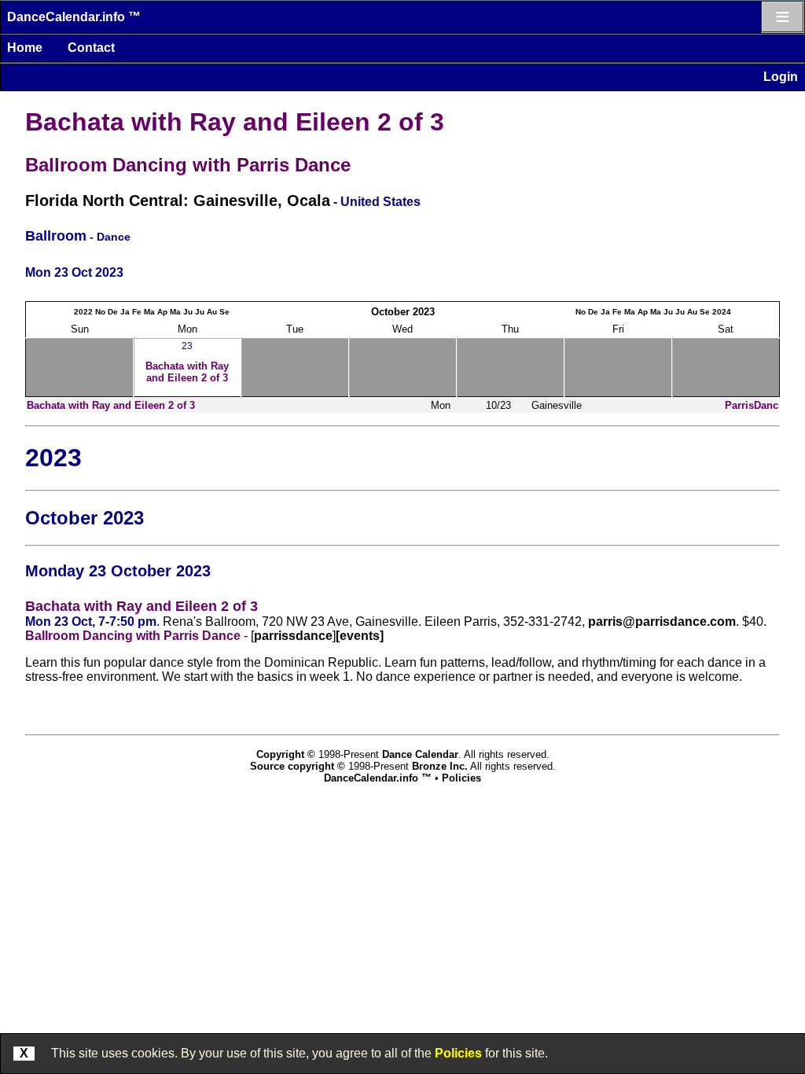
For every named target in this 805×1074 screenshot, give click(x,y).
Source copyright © (297, 766)
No (100, 311)
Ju (188, 311)
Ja (125, 311)
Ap (162, 311)
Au (212, 311)
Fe (137, 311)
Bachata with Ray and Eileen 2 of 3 (234, 122)
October (390, 312)
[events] (360, 635)
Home (24, 47)
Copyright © (285, 754)
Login (780, 76)
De (113, 311)
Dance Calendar (420, 754)
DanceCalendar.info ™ (74, 17)
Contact (91, 47)
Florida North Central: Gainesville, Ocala (177, 200)
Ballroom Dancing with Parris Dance (188, 164)
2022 (83, 311)
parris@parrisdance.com (662, 621)
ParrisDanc (751, 405)
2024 (721, 311)
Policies (458, 1053)
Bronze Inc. (440, 766)
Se (224, 311)
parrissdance (293, 635)
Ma (149, 311)
